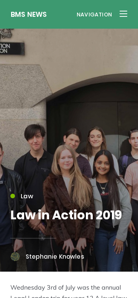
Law (27, 196)
